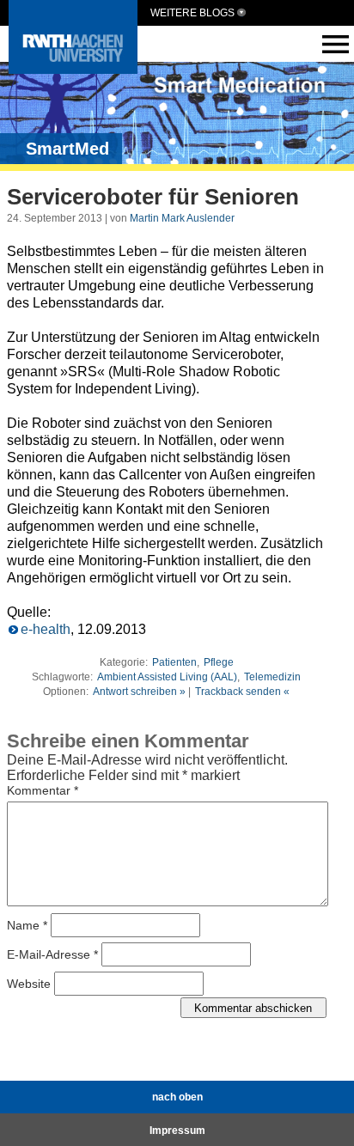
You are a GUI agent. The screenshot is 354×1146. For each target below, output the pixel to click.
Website (29, 984)
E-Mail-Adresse (52, 954)
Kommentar (42, 790)
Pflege (219, 662)
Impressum (177, 1131)
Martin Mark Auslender (182, 218)
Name (27, 925)
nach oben (177, 1097)
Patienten (174, 662)
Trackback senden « (242, 692)
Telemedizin (272, 677)
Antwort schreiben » (139, 692)
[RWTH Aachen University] (73, 69)
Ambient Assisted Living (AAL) (167, 677)
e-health (45, 629)
